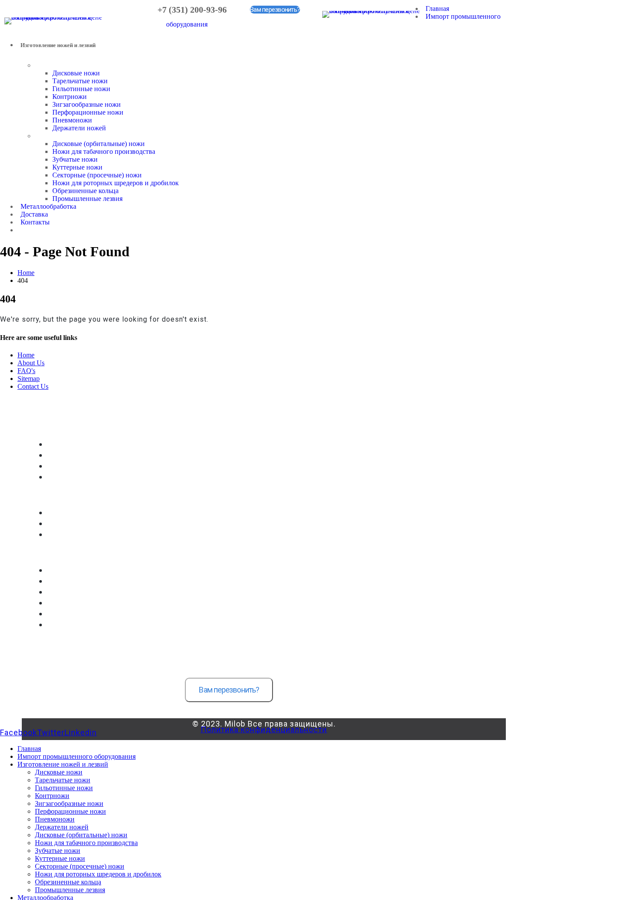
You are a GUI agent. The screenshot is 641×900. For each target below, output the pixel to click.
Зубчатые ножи (75, 159)
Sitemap (28, 378)
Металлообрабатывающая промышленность (114, 455)
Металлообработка (48, 206)
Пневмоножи (72, 120)
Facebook (18, 732)
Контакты (35, 222)
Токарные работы (73, 570)
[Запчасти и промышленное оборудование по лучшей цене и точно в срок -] (54, 17)
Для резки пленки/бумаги (86, 513)
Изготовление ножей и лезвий (62, 764)
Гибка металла (68, 592)
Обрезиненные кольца (85, 190)
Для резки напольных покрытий (95, 524)
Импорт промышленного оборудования (76, 756)
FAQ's (26, 370)
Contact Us (32, 386)
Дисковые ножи (76, 73)
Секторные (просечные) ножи (97, 175)
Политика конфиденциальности (264, 729)
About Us (30, 363)
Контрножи (69, 96)
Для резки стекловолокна (85, 534)
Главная (437, 8)
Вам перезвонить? (275, 10)
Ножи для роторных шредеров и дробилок (115, 183)
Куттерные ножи (77, 167)
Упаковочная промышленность (93, 466)
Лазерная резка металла (83, 614)
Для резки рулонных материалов (96, 477)
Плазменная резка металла (87, 625)
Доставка (34, 214)
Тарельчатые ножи (80, 81)
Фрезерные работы (76, 581)
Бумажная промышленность (90, 444)
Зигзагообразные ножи (86, 104)
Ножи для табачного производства (103, 151)
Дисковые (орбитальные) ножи (98, 143)
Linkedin (81, 732)
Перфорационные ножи (87, 112)
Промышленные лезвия (87, 198)
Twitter (51, 732)
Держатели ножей (79, 128)
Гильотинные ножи (81, 88)
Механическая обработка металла (97, 603)
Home (25, 355)
